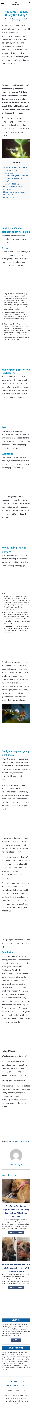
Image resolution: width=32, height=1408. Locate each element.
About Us (16, 1340)
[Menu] (3, 3)
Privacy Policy (19, 1381)
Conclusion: (8, 197)
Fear (8, 181)
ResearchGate (18, 1141)
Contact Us (24, 1385)
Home (10, 1381)
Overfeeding (12, 184)
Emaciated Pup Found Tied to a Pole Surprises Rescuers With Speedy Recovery (16, 1267)
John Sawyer (16, 19)
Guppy (19, 20)
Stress (9, 173)
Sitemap (15, 1385)
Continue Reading (16, 1232)
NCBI (27, 1141)
